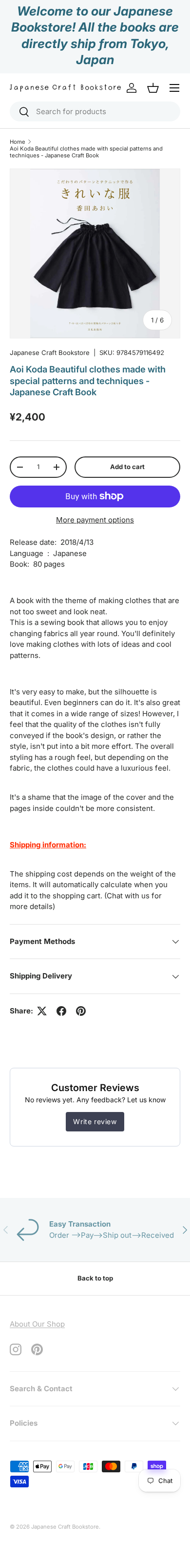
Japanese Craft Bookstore (50, 352)
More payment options (95, 519)
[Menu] (174, 88)
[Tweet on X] (42, 1011)
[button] (153, 88)
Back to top (95, 1278)
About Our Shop (37, 1324)
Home (17, 141)
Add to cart (127, 467)
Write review (94, 1121)
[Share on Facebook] (61, 1011)
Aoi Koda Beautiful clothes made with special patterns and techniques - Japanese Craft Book (86, 152)
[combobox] (95, 111)
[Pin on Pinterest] (81, 1011)
